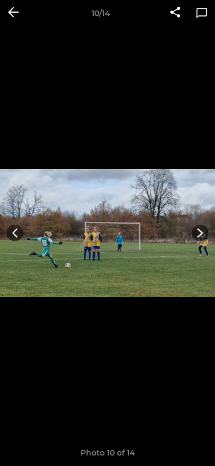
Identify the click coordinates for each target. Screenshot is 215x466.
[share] (175, 13)
